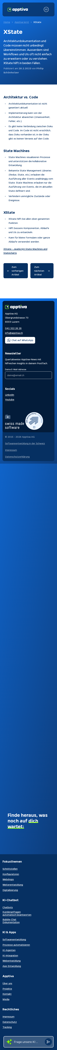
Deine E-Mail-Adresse (15, 369)
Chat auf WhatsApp (22, 340)
